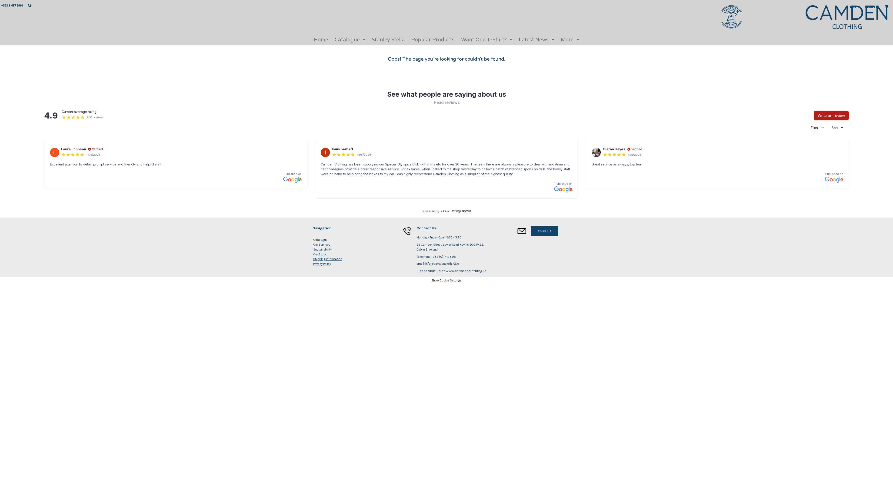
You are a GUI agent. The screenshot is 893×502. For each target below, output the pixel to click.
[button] (29, 5)
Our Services (321, 244)
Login (855, 6)
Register (872, 6)
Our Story (319, 254)
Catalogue (320, 239)
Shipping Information (327, 259)
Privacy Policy (322, 264)
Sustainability (322, 249)
